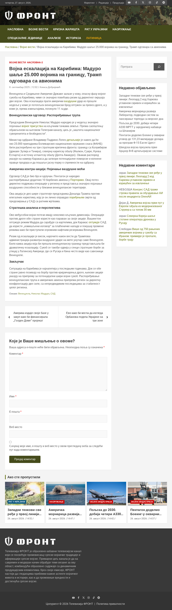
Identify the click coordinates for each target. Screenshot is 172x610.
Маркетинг (89, 3)
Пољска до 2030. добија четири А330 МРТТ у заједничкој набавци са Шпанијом (140, 127)
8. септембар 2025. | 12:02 (23, 87)
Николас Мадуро (40, 293)
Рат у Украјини (96, 29)
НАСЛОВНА (16, 29)
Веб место (15, 427)
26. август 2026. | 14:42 (101, 518)
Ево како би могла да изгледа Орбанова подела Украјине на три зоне (84, 316)
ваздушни (70, 101)
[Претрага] (159, 66)
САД (53, 293)
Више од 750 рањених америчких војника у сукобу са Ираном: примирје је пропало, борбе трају (139, 234)
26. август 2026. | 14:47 (61, 518)
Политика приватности (110, 603)
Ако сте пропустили (23, 477)
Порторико (77, 180)
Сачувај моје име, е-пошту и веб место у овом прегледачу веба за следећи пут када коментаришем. (56, 447)
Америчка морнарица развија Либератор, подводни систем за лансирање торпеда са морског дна (141, 115)
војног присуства (33, 126)
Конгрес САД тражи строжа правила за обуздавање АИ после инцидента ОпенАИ (141, 193)
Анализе (54, 38)
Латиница (94, 38)
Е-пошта (15, 411)
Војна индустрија (101, 502)
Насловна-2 (35, 62)
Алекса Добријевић (50, 87)
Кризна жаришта (66, 29)
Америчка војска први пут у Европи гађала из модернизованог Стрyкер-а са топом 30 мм (141, 206)
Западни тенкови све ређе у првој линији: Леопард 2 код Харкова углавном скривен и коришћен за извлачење (140, 178)
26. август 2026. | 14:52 (20, 518)
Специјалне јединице (25, 38)
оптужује (94, 222)
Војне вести (38, 29)
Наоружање (122, 29)
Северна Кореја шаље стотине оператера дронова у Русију (137, 219)
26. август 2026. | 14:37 (142, 518)
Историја (73, 38)
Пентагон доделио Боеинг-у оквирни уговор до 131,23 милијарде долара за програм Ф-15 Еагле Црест (141, 139)
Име (12, 396)
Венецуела (24, 293)
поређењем (77, 197)
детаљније (74, 139)
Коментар (16, 353)
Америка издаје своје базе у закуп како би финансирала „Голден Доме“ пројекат (31, 316)
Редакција (104, 3)
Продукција (118, 3)
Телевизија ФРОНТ (81, 603)
